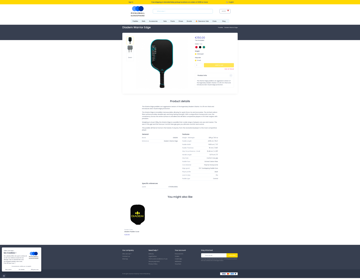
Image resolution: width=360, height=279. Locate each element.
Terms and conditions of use (158, 259)
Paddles (135, 21)
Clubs (214, 21)
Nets (165, 21)
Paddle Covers (128, 229)
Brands (189, 21)
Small (199, 60)
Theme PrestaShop (145, 274)
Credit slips (178, 259)
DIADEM (175, 138)
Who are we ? (126, 254)
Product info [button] (202, 75)
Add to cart (219, 65)
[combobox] (183, 11)
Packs (172, 21)
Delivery (151, 254)
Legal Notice (153, 256)
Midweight (200, 54)
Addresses (178, 261)
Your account (180, 250)
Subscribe (232, 255)
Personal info (179, 254)
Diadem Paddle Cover (131, 232)
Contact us (126, 256)
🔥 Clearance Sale (202, 21)
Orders (177, 256)
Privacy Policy (153, 264)
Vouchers (178, 264)
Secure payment (154, 261)
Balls (143, 21)
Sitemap (125, 259)
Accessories (153, 21)
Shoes (180, 21)
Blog (223, 21)
